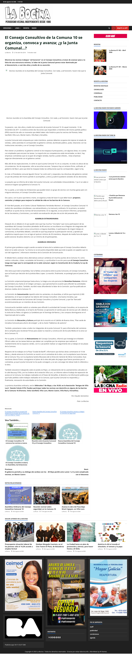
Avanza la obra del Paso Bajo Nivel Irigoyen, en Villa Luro (73, 508)
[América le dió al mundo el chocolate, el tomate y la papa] (112, 532)
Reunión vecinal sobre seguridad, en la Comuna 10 (44, 508)
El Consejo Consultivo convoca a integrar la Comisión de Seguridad (72, 412)
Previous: (25, 472)
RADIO (34, 28)
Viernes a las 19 (114, 214)
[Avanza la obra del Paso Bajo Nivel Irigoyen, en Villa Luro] (75, 495)
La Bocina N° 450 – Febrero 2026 (115, 68)
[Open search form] (109, 28)
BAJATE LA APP (122, 28)
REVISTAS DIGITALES (101, 86)
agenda (92, 638)
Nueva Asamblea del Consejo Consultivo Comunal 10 (45, 412)
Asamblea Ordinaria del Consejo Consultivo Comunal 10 (18, 508)
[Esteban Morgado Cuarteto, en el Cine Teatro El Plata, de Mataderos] (50, 532)
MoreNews (93, 652)
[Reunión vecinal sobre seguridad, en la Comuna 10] (46, 495)
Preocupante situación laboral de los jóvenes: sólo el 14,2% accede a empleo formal (19, 546)
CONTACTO (98, 100)
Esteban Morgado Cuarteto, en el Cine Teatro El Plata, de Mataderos (50, 545)
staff (91, 627)
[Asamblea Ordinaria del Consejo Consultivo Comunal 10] (18, 495)
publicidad (94, 631)
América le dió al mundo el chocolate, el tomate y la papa (110, 545)
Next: (68, 472)
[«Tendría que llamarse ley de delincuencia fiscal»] (100, 201)
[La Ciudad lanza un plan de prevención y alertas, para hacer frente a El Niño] (81, 532)
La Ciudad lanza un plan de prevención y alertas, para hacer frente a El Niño (80, 546)
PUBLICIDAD (98, 97)
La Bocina (8, 52)
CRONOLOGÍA (99, 90)
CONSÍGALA (98, 93)
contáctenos (94, 634)
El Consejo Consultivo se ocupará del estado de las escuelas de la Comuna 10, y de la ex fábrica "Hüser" (17, 413)
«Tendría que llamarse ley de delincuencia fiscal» (117, 197)
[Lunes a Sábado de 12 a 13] (100, 239)
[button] (99, 291)
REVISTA (26, 28)
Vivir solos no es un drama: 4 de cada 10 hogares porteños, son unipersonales (110, 276)
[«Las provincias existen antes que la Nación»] (100, 183)
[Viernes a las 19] (100, 220)
